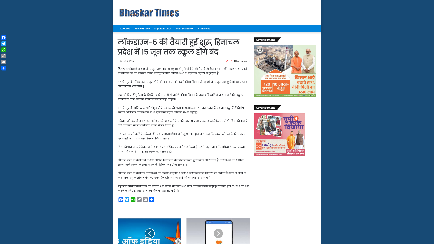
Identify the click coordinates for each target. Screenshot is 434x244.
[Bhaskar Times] (149, 12)
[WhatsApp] (4, 50)
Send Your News (184, 28)
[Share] (4, 68)
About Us (125, 28)
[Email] (4, 62)
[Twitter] (4, 44)
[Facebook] (4, 38)
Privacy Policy (142, 28)
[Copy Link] (4, 56)
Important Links (162, 28)
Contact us (204, 28)
